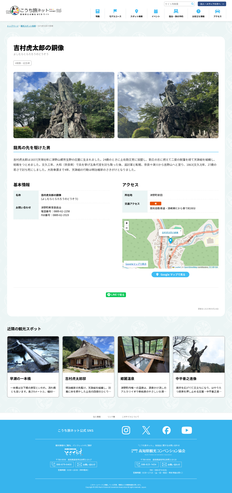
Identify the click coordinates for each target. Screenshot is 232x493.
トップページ (12, 25)
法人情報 (97, 416)
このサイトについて (130, 416)
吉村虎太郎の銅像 (170, 232)
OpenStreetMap (190, 267)
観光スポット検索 (28, 25)
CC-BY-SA (213, 267)
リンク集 (111, 416)
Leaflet (177, 267)
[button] (171, 241)
